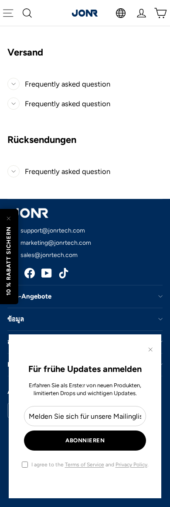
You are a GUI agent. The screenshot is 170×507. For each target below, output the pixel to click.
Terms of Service (84, 465)
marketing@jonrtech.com (55, 243)
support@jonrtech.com (52, 230)
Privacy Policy (131, 465)
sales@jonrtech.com (49, 255)
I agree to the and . (90, 464)
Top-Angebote (29, 296)
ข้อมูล (15, 319)
